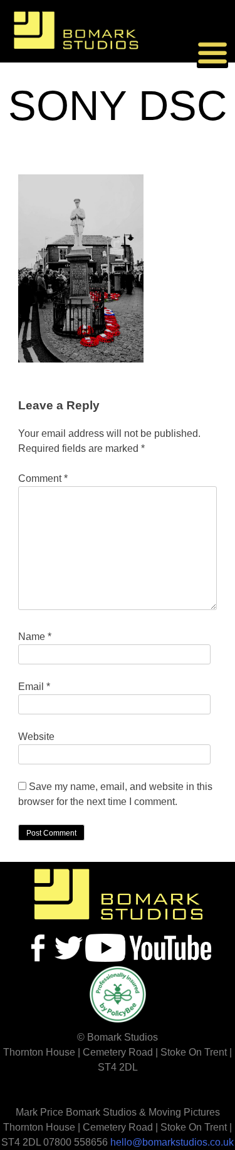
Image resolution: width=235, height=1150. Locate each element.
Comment (43, 478)
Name (34, 636)
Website (36, 736)
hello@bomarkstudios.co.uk (172, 1142)
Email (34, 686)
